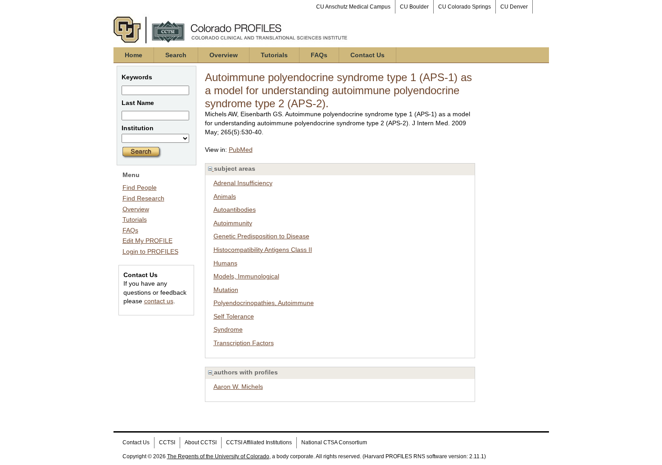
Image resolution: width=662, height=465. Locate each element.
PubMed (241, 149)
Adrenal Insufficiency (242, 183)
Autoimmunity (232, 223)
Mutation (225, 289)
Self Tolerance (233, 316)
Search (175, 55)
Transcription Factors (243, 342)
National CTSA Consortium (334, 442)
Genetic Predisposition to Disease (261, 236)
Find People (139, 187)
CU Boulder (414, 7)
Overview (223, 55)
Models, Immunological (246, 276)
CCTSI (167, 442)
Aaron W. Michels (238, 386)
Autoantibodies (234, 209)
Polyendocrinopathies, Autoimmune (263, 302)
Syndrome (228, 329)
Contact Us (367, 55)
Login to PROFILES (150, 251)
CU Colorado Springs (464, 7)
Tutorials (274, 55)
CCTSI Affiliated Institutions (259, 442)
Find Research (143, 198)
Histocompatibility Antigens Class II (262, 249)
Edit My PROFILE (147, 240)
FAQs (319, 55)
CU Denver (514, 7)
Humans (225, 263)
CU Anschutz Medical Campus (353, 7)
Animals (224, 196)
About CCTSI (201, 442)
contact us (158, 301)
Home (133, 55)
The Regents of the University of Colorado (218, 456)
